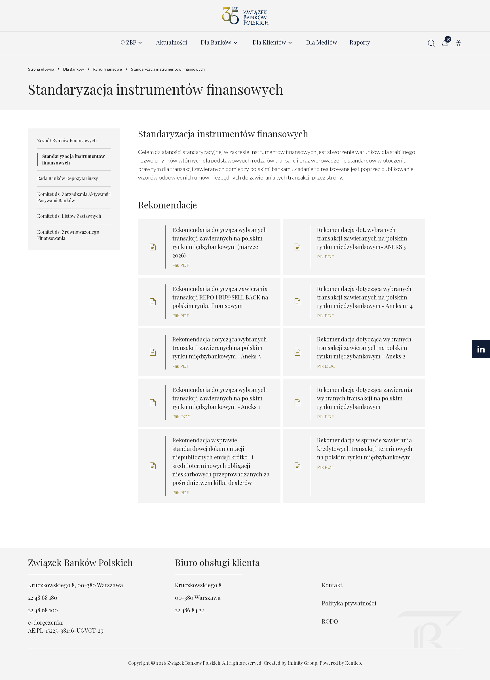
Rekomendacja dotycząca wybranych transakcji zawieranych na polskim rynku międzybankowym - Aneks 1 (219, 398)
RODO (330, 621)
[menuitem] (131, 42)
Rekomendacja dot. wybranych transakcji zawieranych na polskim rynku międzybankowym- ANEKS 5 (362, 238)
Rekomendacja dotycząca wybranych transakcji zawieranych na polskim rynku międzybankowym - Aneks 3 (219, 347)
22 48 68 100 (43, 610)
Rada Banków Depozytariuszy (67, 178)
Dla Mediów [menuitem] (321, 42)
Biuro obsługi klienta (217, 562)
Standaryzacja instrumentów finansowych (73, 159)
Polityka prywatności (349, 603)
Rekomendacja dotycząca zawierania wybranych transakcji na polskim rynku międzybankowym (364, 398)
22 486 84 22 (189, 610)
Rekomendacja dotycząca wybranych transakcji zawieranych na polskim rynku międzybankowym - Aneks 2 (364, 347)
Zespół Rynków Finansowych (67, 140)
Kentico (353, 663)
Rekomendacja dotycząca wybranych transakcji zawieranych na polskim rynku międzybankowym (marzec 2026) (219, 242)
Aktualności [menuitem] (171, 42)
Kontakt (332, 585)
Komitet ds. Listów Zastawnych (69, 216)
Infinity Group (302, 663)
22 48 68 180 (42, 597)
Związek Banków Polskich (80, 562)
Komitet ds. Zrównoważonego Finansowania (68, 235)
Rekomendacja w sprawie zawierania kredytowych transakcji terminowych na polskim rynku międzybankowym (364, 448)
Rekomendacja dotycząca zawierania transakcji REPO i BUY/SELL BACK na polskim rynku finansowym (220, 297)
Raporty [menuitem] (360, 42)
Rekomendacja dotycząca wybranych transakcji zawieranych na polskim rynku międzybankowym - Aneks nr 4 (365, 297)
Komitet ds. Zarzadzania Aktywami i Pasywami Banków (74, 197)
